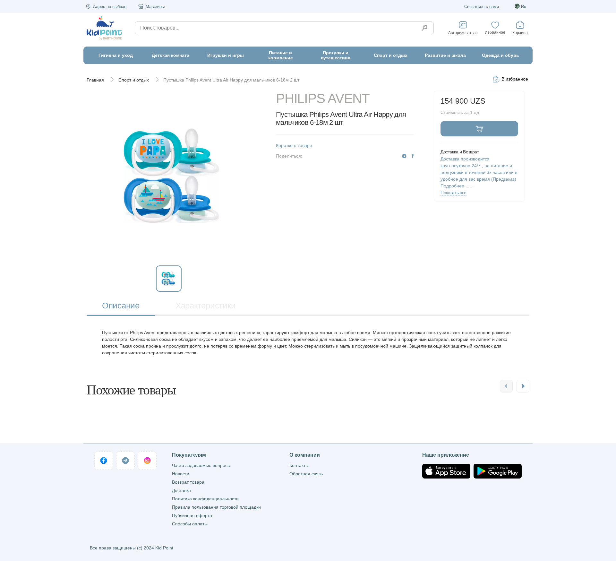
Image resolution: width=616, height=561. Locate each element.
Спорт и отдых (133, 79)
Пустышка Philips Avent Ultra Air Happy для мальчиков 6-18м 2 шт (231, 79)
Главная (95, 79)
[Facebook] (413, 156)
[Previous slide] (506, 386)
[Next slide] (523, 386)
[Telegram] (404, 156)
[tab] (121, 306)
